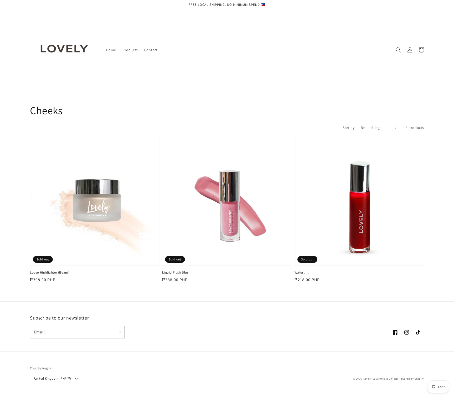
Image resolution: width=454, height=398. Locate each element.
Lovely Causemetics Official (380, 378)
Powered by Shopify (411, 378)
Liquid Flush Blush (176, 272)
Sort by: (349, 127)
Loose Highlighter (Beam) (49, 272)
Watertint (302, 272)
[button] (398, 50)
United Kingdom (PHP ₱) (52, 378)
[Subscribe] (119, 332)
